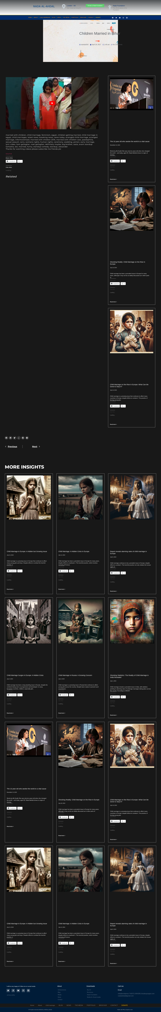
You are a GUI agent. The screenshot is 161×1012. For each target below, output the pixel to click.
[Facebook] (112, 17)
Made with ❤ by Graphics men (125, 1009)
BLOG (53, 17)
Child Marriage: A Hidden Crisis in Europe (73, 551)
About (36, 17)
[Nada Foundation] (109, 7)
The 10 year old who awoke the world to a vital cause (129, 141)
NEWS (59, 17)
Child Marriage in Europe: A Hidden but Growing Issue (27, 551)
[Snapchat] (127, 17)
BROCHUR (83, 17)
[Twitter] (116, 17)
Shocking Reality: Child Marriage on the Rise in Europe (78, 800)
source (9, 154)
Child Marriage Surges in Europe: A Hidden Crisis (25, 675)
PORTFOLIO (74, 17)
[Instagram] (123, 17)
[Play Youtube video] (52, 103)
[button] (6, 437)
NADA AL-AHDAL (44, 6)
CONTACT (91, 17)
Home (30, 17)
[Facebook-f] (13, 990)
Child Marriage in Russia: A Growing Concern (75, 675)
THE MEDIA (66, 17)
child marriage (45, 17)
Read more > (113, 179)
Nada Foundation (119, 6)
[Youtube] (119, 17)
